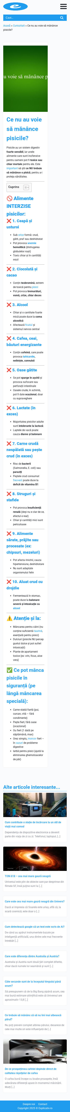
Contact (42, 1104)
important (12, 168)
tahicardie (29, 356)
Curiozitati (19, 25)
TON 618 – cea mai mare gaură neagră (28, 876)
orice (21, 234)
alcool (16, 608)
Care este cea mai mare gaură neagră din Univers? (34, 901)
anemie (32, 243)
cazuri (19, 742)
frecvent (17, 480)
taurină (38, 631)
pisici (35, 287)
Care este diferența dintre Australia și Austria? (32, 956)
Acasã (6, 25)
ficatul (28, 324)
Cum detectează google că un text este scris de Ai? (34, 926)
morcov (32, 738)
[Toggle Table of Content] (24, 187)
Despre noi (29, 1104)
